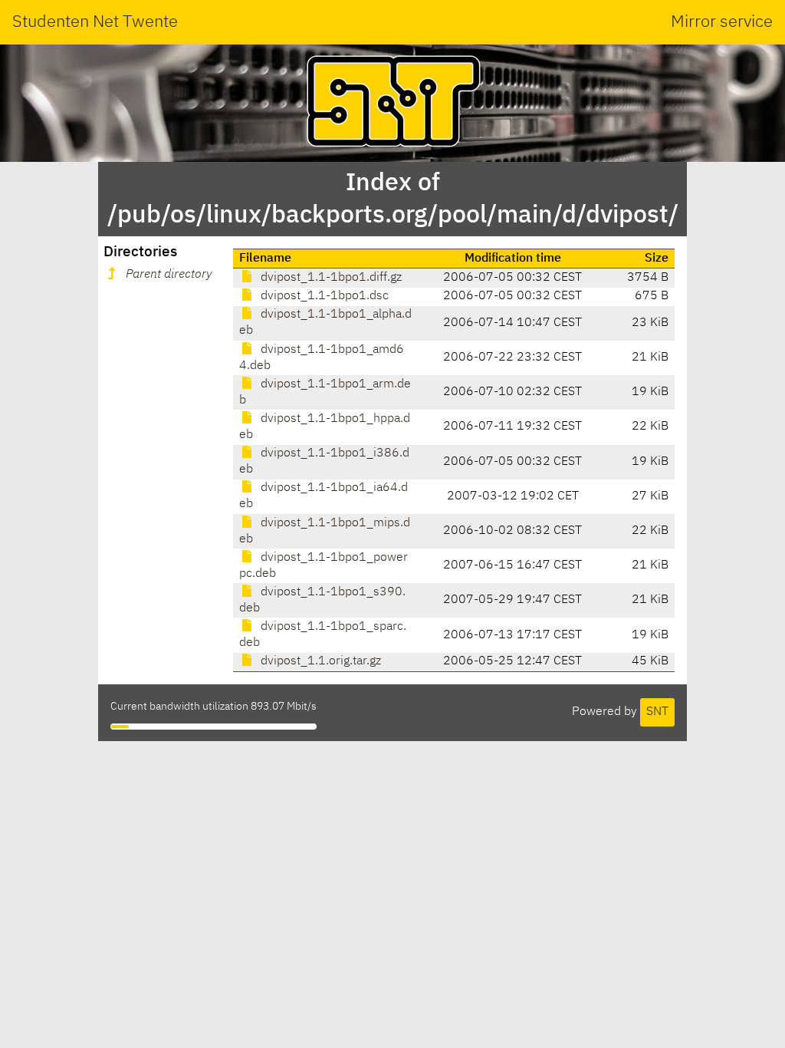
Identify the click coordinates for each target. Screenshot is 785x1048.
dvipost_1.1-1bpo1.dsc (323, 296)
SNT (657, 712)
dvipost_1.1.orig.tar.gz (319, 661)
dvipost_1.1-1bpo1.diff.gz (330, 278)
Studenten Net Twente (95, 22)
